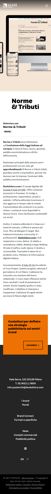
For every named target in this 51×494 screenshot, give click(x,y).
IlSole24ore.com (10, 123)
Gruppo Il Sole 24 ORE (14, 189)
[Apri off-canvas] (46, 5)
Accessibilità (36, 488)
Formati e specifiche (25, 419)
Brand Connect (25, 415)
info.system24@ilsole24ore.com (25, 387)
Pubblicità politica (25, 439)
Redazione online (13, 484)
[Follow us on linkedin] (25, 449)
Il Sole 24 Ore (29, 265)
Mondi (25, 404)
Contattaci (31, 345)
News (25, 431)
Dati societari (28, 478)
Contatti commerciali (25, 435)
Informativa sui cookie (19, 488)
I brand (25, 400)
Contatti (26, 484)
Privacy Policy (38, 484)
